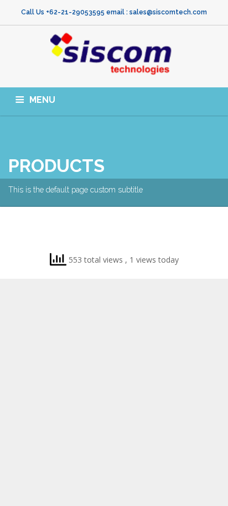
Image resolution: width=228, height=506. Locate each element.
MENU (42, 100)
